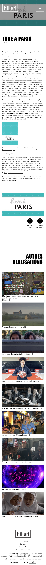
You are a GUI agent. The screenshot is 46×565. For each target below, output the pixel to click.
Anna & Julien (30, 226)
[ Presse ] (20, 298)
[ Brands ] (21, 381)
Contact (23, 544)
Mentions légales (23, 550)
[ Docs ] (16, 327)
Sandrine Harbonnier (40, 226)
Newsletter (23, 547)
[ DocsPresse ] (17, 354)
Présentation (23, 541)
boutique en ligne (8, 150)
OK (33, 562)
